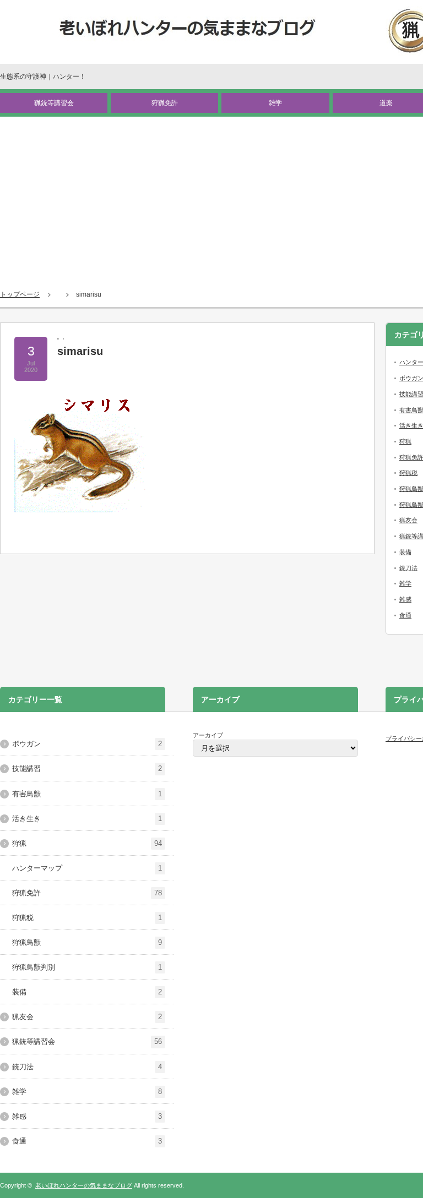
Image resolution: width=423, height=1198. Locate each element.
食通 (405, 615)
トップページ (20, 294)
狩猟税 (408, 472)
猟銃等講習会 (54, 103)
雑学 (275, 103)
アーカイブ (208, 735)
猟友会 (408, 520)
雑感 (405, 599)
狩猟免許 (164, 103)
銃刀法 (408, 568)
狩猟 (405, 441)
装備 (405, 552)
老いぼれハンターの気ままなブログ (83, 1185)
